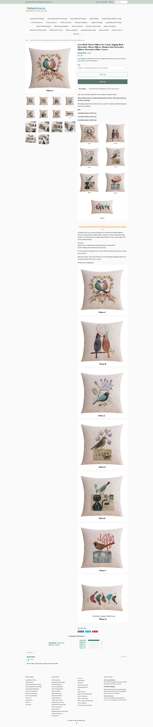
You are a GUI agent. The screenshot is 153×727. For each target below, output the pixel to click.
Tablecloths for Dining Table (38, 30)
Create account (104, 2)
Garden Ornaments (77, 26)
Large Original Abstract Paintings (57, 19)
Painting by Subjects (81, 22)
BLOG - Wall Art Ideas (83, 698)
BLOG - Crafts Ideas (82, 696)
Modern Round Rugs (57, 684)
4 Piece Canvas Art (51, 22)
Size (79, 65)
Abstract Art (29, 698)
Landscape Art (29, 700)
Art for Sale (28, 704)
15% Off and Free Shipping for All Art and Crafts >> (104, 89)
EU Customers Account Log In (85, 705)
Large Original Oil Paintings (78, 19)
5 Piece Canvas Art (66, 22)
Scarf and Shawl (104, 30)
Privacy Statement (82, 703)
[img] (31, 657)
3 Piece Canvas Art (37, 22)
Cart (112, 2)
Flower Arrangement (72, 30)
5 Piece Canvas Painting (31, 695)
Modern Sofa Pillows (110, 26)
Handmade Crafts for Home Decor (60, 711)
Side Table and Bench (57, 695)
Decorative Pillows (56, 691)
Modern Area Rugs (97, 22)
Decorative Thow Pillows (93, 26)
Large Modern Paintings (37, 19)
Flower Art (28, 702)
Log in (97, 2)
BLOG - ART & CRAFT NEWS (85, 694)
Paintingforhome (81, 720)
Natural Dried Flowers (57, 713)
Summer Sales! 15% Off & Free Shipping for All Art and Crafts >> (39, 2)
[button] (82, 53)
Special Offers (81, 680)
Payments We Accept (83, 685)
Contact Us (80, 682)
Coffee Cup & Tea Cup (56, 30)
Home (27, 40)
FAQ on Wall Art (82, 691)
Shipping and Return (83, 687)
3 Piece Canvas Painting (31, 691)
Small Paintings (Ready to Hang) (111, 19)
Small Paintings (94, 19)
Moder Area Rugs (56, 680)
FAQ (79, 689)
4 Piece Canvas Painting (31, 693)
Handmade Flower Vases (88, 30)
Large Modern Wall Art (31, 680)
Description (82, 89)
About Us (76, 34)
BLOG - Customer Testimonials (85, 700)
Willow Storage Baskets (61, 26)
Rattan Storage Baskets (43, 26)
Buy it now (102, 82)
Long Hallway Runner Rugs (113, 22)
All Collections (55, 715)
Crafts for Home (117, 30)
